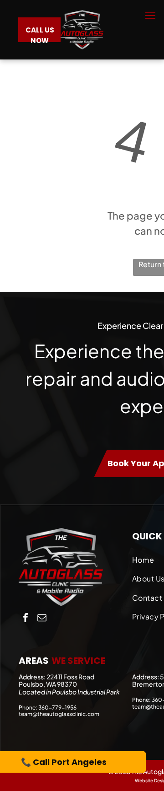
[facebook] (25, 619)
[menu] (150, 15)
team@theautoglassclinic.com (59, 713)
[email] (42, 619)
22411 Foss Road (70, 677)
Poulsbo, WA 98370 (48, 684)
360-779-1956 (57, 707)
